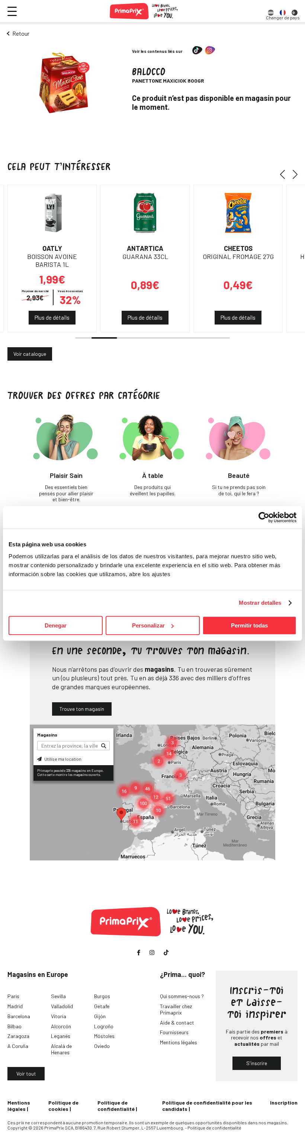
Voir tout (26, 1073)
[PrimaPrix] (144, 11)
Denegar (56, 625)
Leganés (60, 1036)
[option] (271, 11)
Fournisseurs (174, 1032)
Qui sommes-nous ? (182, 996)
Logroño (103, 1026)
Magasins (47, 734)
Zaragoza (18, 1036)
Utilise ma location (62, 758)
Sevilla (58, 996)
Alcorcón (61, 1026)
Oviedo (102, 1046)
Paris (13, 996)
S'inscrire (256, 1063)
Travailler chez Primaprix (176, 1009)
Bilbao (14, 1026)
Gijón (100, 1016)
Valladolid (62, 1006)
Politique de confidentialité (116, 1105)
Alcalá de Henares (61, 1049)
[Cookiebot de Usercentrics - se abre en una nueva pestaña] (263, 517)
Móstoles (104, 1036)
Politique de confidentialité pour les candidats (207, 1105)
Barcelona (18, 1016)
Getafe (101, 1006)
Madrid (15, 1006)
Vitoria (58, 1016)
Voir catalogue (29, 354)
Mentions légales (178, 1042)
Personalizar (148, 625)
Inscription (284, 1102)
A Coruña (17, 1046)
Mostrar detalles (260, 603)
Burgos (102, 996)
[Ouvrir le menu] (12, 11)
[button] (285, 174)
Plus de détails (52, 317)
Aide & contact (177, 1022)
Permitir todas (249, 625)
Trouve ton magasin (82, 709)
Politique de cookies (63, 1105)
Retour (20, 33)
